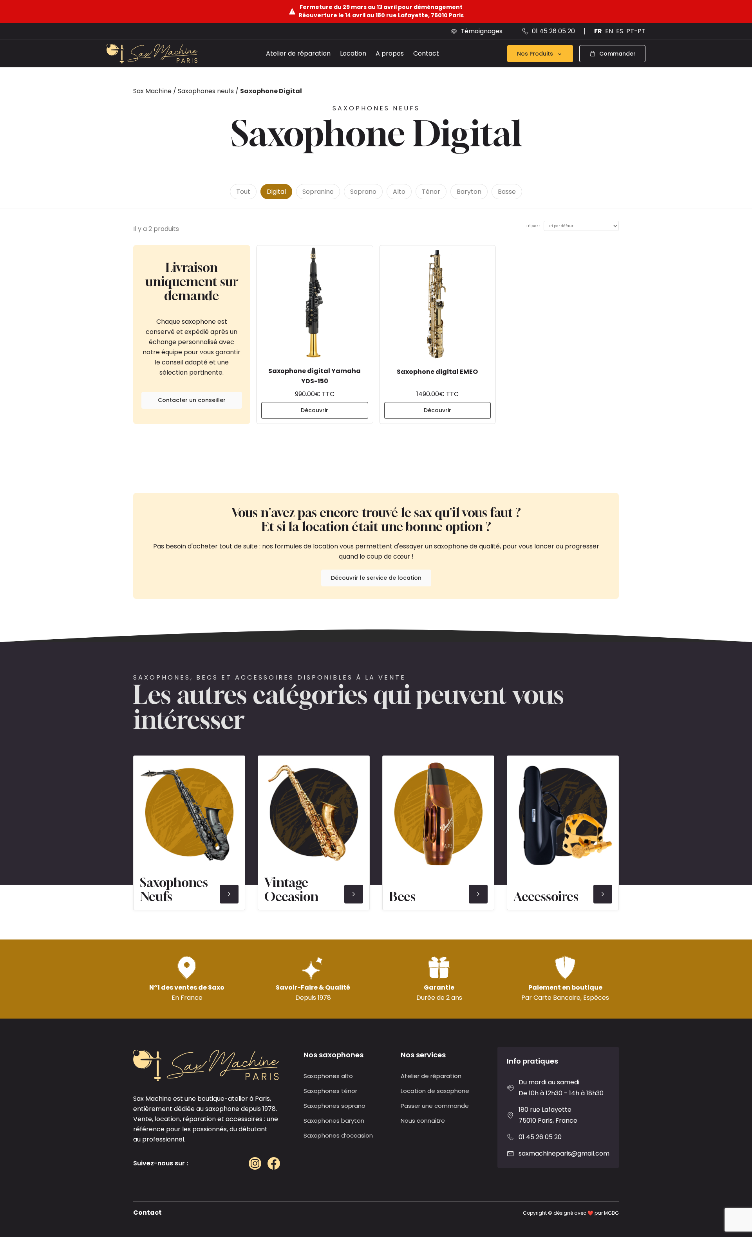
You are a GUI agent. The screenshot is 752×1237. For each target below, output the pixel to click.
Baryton (469, 191)
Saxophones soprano (334, 1106)
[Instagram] (255, 1163)
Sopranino (318, 191)
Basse (507, 191)
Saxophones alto (328, 1076)
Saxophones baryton (334, 1120)
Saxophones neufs (206, 91)
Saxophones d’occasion (338, 1135)
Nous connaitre (423, 1120)
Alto (399, 191)
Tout (243, 191)
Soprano (363, 191)
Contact (426, 53)
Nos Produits (535, 54)
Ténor (431, 191)
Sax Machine (152, 91)
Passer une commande (435, 1106)
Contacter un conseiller (192, 400)
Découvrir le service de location (376, 578)
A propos (390, 53)
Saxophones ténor (330, 1091)
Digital (276, 191)
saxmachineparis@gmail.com (564, 1153)
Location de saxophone (435, 1091)
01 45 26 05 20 (540, 1136)
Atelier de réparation (298, 53)
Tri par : (533, 226)
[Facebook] (274, 1163)
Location (353, 53)
